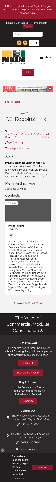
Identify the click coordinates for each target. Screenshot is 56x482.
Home (9, 22)
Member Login (39, 22)
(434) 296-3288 (30, 424)
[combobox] (34, 43)
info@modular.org (30, 449)
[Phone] (11, 235)
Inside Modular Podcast (28, 394)
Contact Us (22, 22)
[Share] (45, 119)
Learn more (18, 478)
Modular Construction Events (28, 387)
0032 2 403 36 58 (30, 442)
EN (31, 43)
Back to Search (12, 101)
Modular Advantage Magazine (28, 390)
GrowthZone (35, 303)
